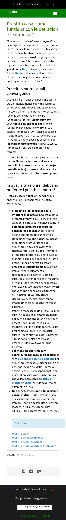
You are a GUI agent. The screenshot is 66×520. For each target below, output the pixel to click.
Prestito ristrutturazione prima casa (34, 445)
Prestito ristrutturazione (27, 441)
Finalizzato (27, 454)
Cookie (46, 515)
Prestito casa (20, 433)
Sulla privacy (28, 515)
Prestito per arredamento (27, 437)
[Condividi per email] (40, 471)
